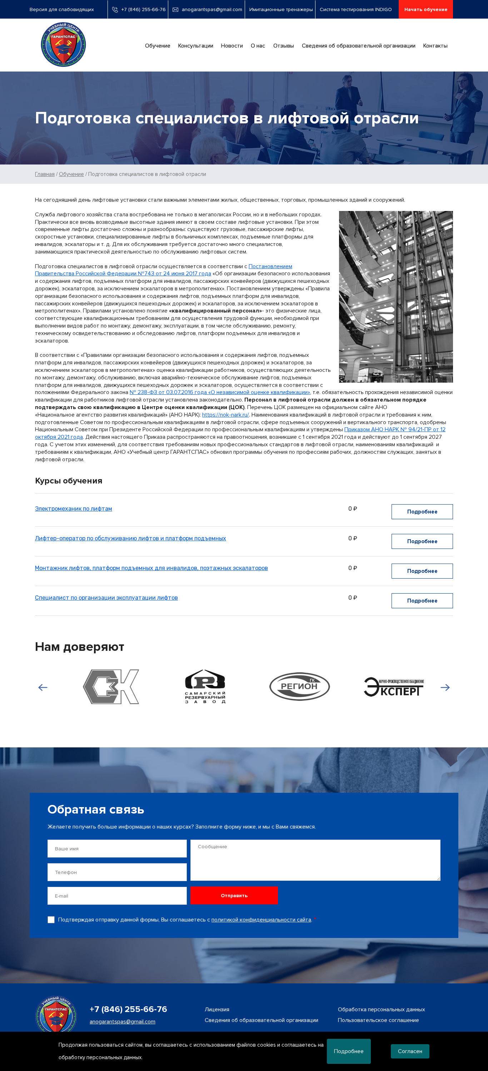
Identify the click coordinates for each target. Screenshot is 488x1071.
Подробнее (422, 512)
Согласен (410, 1051)
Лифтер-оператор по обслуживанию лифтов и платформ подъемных (130, 538)
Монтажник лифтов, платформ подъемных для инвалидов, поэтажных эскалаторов (151, 568)
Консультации (195, 45)
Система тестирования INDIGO (356, 9)
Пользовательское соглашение (378, 1020)
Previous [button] (41, 687)
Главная (45, 174)
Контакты (435, 45)
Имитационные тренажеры (281, 9)
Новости (232, 45)
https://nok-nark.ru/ (225, 414)
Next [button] (446, 687)
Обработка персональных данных (381, 1009)
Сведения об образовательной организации (358, 45)
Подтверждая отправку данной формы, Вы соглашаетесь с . (185, 919)
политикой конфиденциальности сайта (261, 919)
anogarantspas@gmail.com (212, 9)
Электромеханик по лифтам (73, 508)
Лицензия (217, 1009)
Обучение (157, 45)
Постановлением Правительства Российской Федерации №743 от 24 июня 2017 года (163, 270)
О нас (258, 45)
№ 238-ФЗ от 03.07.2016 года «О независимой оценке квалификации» (220, 392)
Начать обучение (426, 9)
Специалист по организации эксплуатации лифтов (106, 597)
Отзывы (283, 45)
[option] (103, 686)
